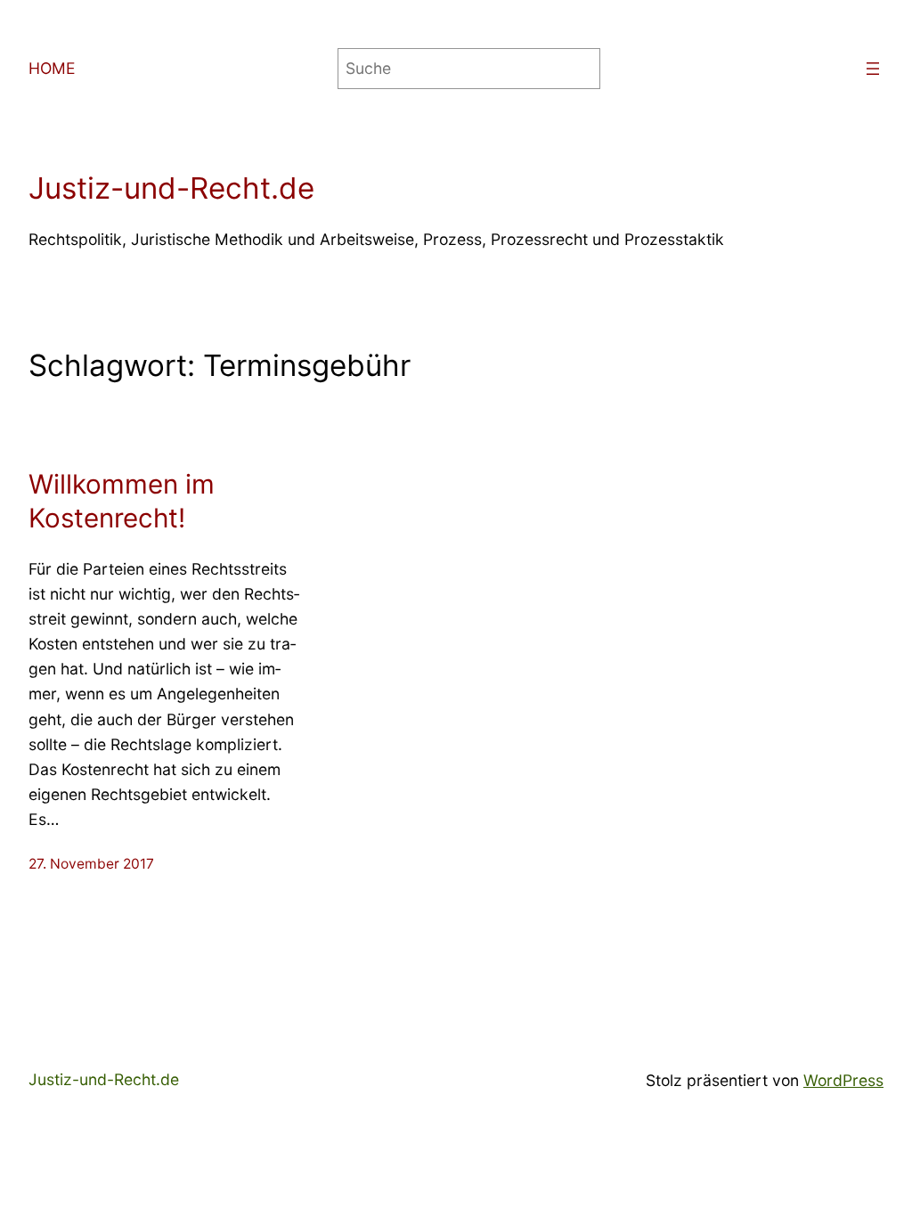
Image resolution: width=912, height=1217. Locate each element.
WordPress (843, 1080)
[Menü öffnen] (873, 68)
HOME (52, 68)
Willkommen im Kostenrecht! (121, 501)
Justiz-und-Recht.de (171, 188)
